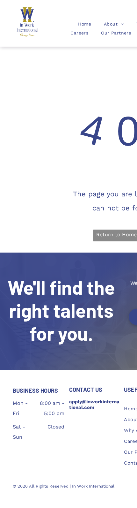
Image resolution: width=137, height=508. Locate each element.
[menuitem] (84, 23)
